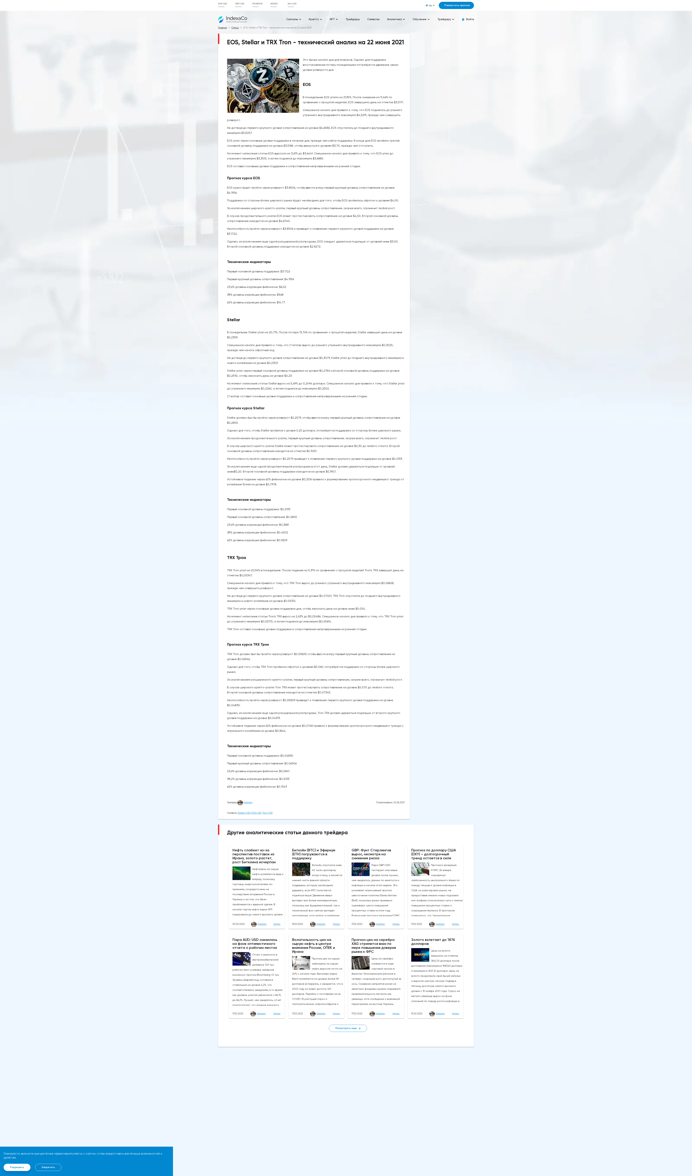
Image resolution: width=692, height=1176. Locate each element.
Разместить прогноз (457, 5)
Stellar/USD (244, 813)
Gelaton (247, 802)
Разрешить (17, 1167)
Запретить (48, 1167)
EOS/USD (256, 813)
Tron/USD (267, 813)
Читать (276, 924)
